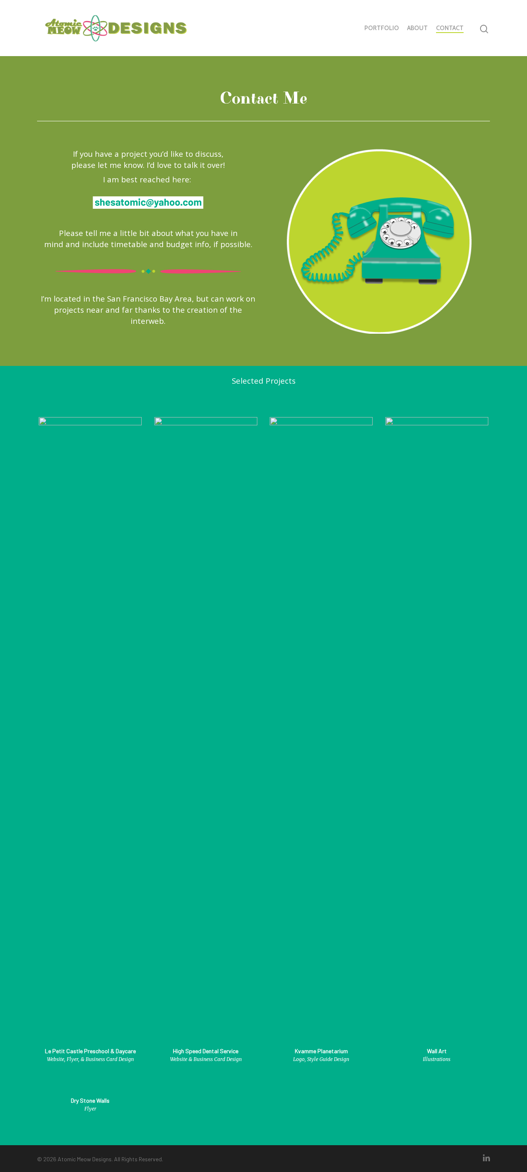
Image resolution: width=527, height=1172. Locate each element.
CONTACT (450, 28)
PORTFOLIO (381, 28)
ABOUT (417, 28)
